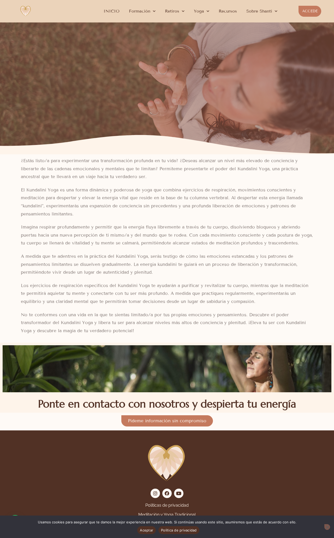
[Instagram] (155, 493)
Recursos (228, 11)
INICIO (112, 11)
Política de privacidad (179, 530)
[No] (327, 527)
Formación (139, 11)
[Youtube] (178, 493)
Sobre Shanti (259, 11)
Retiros (172, 11)
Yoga (199, 11)
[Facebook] (167, 493)
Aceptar (146, 530)
